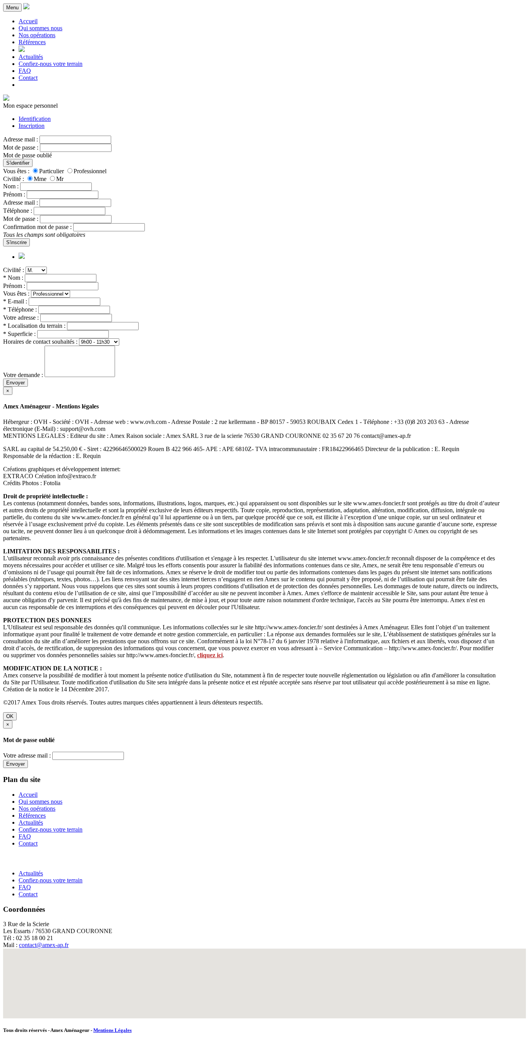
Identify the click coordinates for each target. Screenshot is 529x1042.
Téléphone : (17, 210)
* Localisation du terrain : (34, 325)
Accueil (28, 21)
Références (32, 42)
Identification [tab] (35, 118)
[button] (264, 978)
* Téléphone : (20, 309)
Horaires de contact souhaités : (40, 341)
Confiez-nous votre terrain (50, 63)
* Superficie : (19, 334)
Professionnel (90, 171)
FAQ (25, 70)
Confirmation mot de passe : (37, 227)
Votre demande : (23, 375)
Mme (40, 179)
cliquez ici (210, 655)
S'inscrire (16, 242)
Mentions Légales (112, 1030)
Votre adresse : (21, 317)
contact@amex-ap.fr (44, 945)
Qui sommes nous (40, 28)
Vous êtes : (16, 171)
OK (10, 716)
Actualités (31, 56)
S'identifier (17, 163)
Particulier (51, 171)
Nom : (11, 186)
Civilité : (13, 179)
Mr (60, 179)
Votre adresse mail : (27, 755)
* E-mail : (15, 301)
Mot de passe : (20, 147)
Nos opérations (37, 35)
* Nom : (13, 277)
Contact (28, 77)
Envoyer (15, 383)
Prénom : (14, 194)
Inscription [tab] (32, 125)
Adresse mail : (20, 139)
